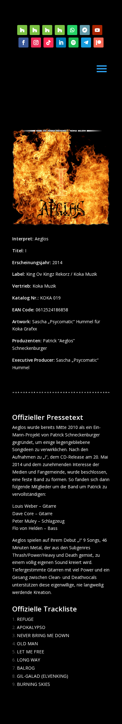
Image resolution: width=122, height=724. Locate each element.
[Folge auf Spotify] (74, 43)
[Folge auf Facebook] (23, 43)
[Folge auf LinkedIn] (61, 43)
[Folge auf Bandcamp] (85, 30)
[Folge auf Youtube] (97, 30)
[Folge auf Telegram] (86, 43)
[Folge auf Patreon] (99, 43)
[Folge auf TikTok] (48, 43)
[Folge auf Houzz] (22, 30)
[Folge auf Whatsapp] (72, 30)
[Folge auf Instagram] (36, 43)
